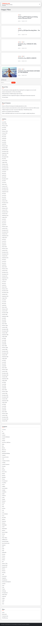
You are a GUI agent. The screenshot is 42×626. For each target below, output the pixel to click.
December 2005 (5, 395)
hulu (3, 504)
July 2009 (4, 318)
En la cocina (4, 471)
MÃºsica (3, 519)
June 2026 (4, 122)
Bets (3, 446)
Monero (3, 530)
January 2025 (4, 133)
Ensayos (3, 475)
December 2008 (5, 329)
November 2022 (5, 151)
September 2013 (5, 235)
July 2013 (4, 239)
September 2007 (5, 356)
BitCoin (3, 447)
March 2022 (4, 155)
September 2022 (5, 153)
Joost (3, 512)
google (3, 493)
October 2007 (4, 354)
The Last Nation (5, 97)
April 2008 (4, 343)
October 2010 (4, 294)
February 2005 (5, 413)
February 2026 (5, 125)
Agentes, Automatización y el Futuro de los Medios (11, 91)
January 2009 (4, 327)
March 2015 (4, 206)
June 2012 (4, 261)
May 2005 (4, 408)
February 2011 (5, 288)
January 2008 (4, 349)
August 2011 (4, 279)
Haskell (3, 499)
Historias (3, 501)
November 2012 (5, 254)
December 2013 (5, 230)
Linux (3, 515)
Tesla (3, 587)
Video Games (4, 594)
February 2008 (5, 347)
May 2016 (4, 197)
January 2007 (4, 371)
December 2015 (5, 202)
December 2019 (5, 166)
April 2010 (4, 305)
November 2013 (5, 232)
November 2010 (5, 292)
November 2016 (5, 189)
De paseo (3, 466)
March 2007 (4, 367)
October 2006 (4, 376)
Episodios (4, 477)
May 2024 (4, 136)
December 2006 (5, 373)
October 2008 (4, 332)
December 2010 (5, 290)
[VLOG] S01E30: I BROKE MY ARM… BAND (27, 44)
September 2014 (5, 215)
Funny (3, 484)
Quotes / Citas (4, 563)
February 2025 (5, 131)
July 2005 (4, 404)
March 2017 (4, 184)
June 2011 (4, 281)
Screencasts (4, 576)
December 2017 (5, 178)
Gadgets (3, 486)
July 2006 (4, 382)
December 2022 (5, 149)
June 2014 (4, 221)
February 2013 (5, 248)
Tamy (3, 585)
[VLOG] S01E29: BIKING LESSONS (27, 58)
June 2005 (4, 406)
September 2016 (5, 191)
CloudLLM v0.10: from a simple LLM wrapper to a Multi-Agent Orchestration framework (18, 95)
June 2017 (4, 182)
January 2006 (4, 393)
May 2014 (4, 222)
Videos (20, 28)
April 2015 (4, 204)
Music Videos (4, 537)
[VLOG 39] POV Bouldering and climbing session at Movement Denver (28, 17)
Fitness (3, 479)
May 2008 (4, 342)
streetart (3, 583)
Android (3, 435)
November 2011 (5, 274)
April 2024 (4, 138)
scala (3, 574)
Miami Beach (4, 528)
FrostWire (4, 482)
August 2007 (4, 358)
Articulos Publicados (6, 436)
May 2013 (4, 243)
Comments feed (5, 616)
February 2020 (5, 164)
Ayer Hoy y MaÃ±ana (6, 442)
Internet (3, 508)
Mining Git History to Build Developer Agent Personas (12, 93)
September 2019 (5, 169)
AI (2, 431)
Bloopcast (4, 451)
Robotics (3, 570)
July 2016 (4, 193)
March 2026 (4, 123)
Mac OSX (4, 517)
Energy (3, 473)
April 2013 (4, 244)
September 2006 (5, 378)
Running (3, 572)
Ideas (3, 506)
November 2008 (5, 331)
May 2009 (4, 320)
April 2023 (4, 144)
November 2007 (5, 353)
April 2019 (4, 175)
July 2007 (4, 360)
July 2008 (4, 338)
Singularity (4, 578)
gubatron (19, 34)
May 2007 (4, 364)
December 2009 (5, 312)
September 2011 (5, 277)
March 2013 (4, 246)
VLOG (23, 56)
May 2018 (4, 177)
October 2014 (4, 213)
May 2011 (4, 283)
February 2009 (5, 325)
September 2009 (5, 316)
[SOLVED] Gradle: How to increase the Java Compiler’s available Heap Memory (20, 113)
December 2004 (5, 417)
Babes (3, 444)
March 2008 (4, 345)
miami (3, 526)
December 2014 (5, 211)
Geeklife (3, 490)
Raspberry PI (4, 567)
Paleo (3, 550)
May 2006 (4, 386)
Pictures (3, 554)
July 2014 (4, 219)
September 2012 (5, 257)
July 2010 (4, 299)
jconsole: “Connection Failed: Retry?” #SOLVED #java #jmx (21, 109)
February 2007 (5, 369)
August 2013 (4, 237)
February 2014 (5, 226)
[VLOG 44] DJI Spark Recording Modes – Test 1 (29, 31)
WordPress (27, 624)
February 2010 (5, 309)
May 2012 (4, 263)
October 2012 (4, 255)
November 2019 (5, 167)
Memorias (4, 521)
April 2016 (4, 199)
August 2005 (4, 402)
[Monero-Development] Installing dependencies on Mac (16, 106)
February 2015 (5, 208)
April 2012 (4, 265)
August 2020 (4, 162)
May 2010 (4, 303)
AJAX (3, 433)
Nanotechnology (5, 541)
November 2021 (5, 156)
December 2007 (5, 351)
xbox (3, 603)
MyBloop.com (4, 539)
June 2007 (4, 362)
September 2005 (5, 400)
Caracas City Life (5, 457)
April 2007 (4, 365)
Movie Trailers (5, 532)
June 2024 (4, 134)
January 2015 (4, 210)
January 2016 (4, 200)
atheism (3, 440)
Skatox (3, 106)
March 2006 (4, 389)
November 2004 (5, 419)
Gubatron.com (6, 3)
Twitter (3, 589)
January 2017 (4, 186)
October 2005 (4, 398)
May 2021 (4, 158)
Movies (3, 534)
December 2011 (5, 272)
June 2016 (4, 195)
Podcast (3, 556)
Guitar (3, 497)
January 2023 (4, 147)
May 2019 (4, 173)
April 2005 (4, 409)
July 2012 (4, 259)
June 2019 (4, 171)
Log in (3, 612)
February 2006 (5, 391)
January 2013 (4, 250)
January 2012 (4, 270)
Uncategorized (5, 592)
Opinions (3, 545)
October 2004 (4, 420)
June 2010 (4, 301)
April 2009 (4, 321)
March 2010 (4, 307)
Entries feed (4, 614)
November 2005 (5, 397)
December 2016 (5, 188)
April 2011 (4, 285)
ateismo (3, 438)
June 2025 (4, 127)
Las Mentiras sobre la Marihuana (13, 111)
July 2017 (4, 180)
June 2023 (4, 142)
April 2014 (4, 224)
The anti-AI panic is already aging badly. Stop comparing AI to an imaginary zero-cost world (19, 90)
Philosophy (4, 552)
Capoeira (3, 455)
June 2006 (4, 384)
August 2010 (4, 298)
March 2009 (4, 323)
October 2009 (4, 314)
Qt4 (3, 561)
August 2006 (4, 380)
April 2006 (4, 387)
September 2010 (5, 296)
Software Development (6, 581)
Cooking (3, 462)
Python (3, 559)
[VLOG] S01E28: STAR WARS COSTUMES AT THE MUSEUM (29, 71)
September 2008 (5, 334)
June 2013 (4, 241)
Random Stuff (4, 565)
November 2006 (5, 375)
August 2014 (4, 217)
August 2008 (4, 336)
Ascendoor (19, 624)
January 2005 (4, 415)
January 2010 (4, 310)
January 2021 (4, 160)
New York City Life (5, 543)
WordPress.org (5, 617)
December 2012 (5, 252)
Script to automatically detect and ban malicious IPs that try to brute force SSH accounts (22, 107)
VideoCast (4, 596)
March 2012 (4, 266)
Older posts (4, 79)
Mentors (3, 523)
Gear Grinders (4, 488)
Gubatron (4, 495)
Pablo (3, 548)
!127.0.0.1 (4, 429)
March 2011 (4, 287)
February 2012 (5, 268)
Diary (3, 468)
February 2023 (5, 145)
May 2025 (4, 129)
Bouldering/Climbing (6, 453)
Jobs (3, 510)
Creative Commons (5, 464)
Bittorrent (4, 449)
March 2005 (4, 411)
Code (3, 458)
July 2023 (4, 140)
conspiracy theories (5, 460)
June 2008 (4, 340)
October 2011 (4, 276)
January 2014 (4, 228)
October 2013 (4, 233)
